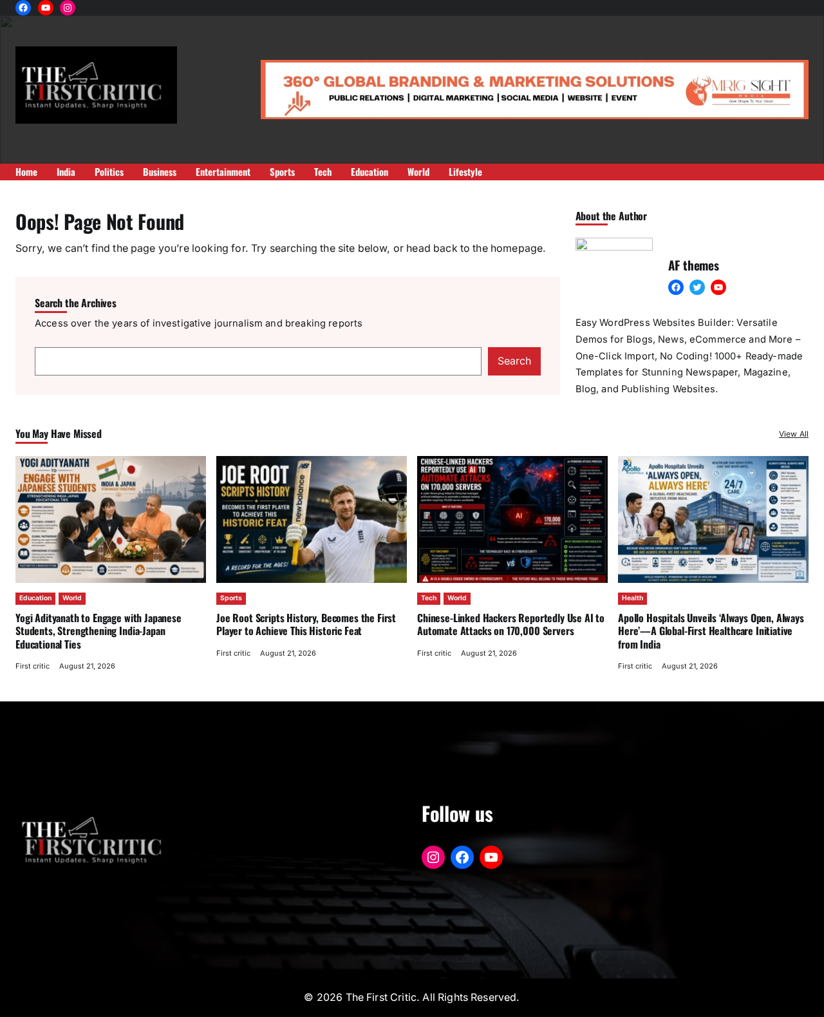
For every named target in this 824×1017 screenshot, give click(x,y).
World (72, 598)
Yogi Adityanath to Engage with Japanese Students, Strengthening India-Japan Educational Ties (98, 631)
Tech (428, 598)
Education (35, 598)
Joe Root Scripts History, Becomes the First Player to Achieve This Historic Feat (306, 624)
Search (514, 361)
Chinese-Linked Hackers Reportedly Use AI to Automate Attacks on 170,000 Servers (510, 624)
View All (794, 434)
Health (632, 598)
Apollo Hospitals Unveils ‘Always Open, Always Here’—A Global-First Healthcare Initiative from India (711, 631)
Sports (231, 598)
